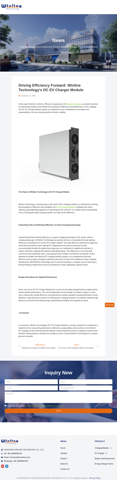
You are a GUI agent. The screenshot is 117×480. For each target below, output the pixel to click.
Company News (31, 47)
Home (21, 47)
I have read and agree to (35, 406)
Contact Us (64, 469)
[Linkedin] (6, 466)
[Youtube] (2, 466)
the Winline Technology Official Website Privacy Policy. (44, 406)
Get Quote (110, 305)
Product (63, 459)
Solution (63, 453)
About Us (64, 464)
